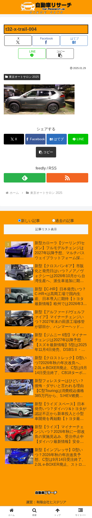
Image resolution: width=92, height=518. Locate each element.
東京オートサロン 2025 (24, 76)
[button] (60, 53)
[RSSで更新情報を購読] (67, 178)
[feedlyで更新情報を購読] (25, 178)
